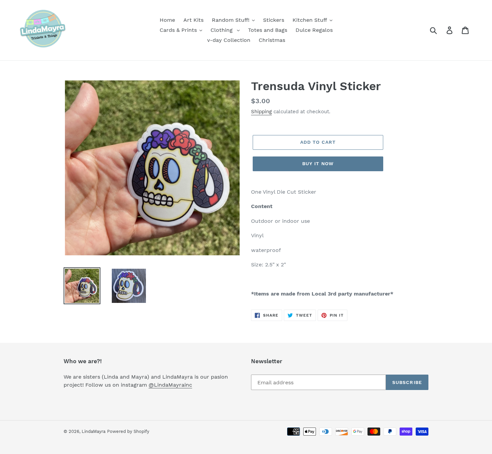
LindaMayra (93, 431)
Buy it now (318, 163)
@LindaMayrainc (170, 385)
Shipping (261, 112)
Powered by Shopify (128, 431)
